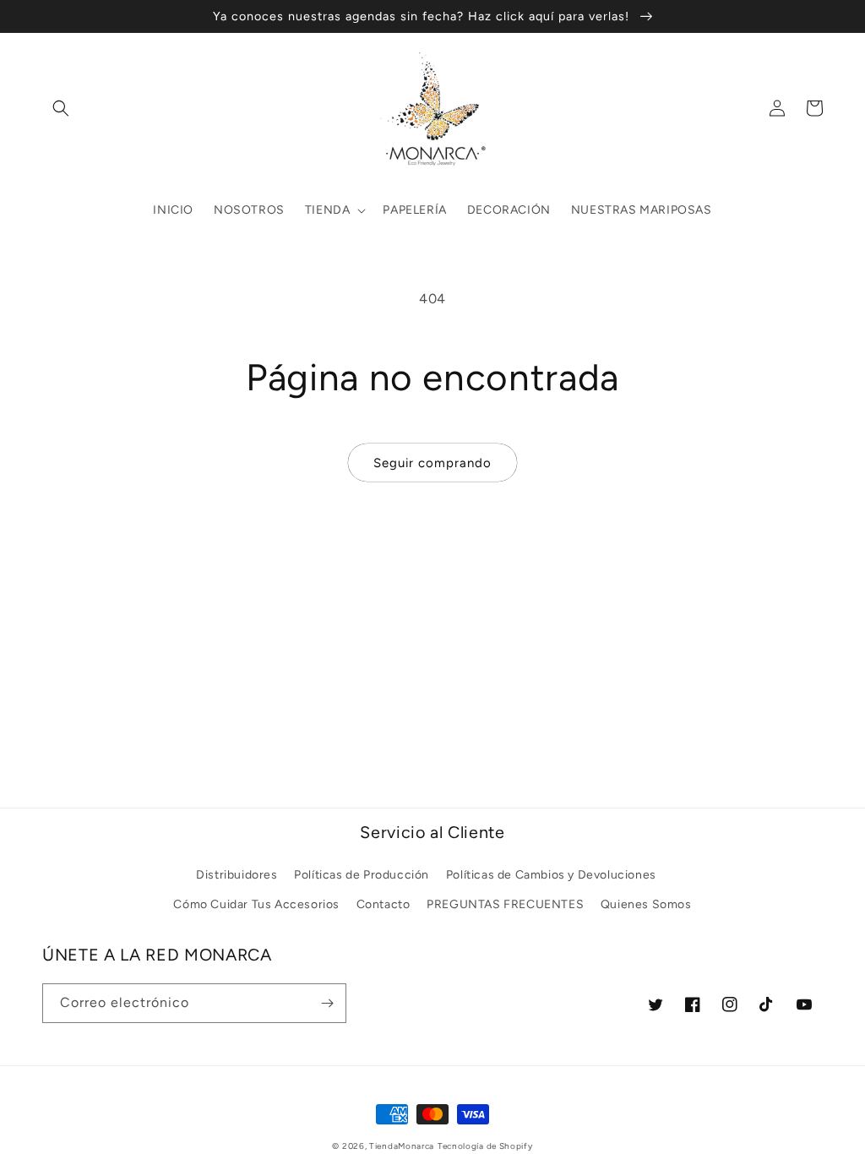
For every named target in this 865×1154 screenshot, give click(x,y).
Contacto (383, 904)
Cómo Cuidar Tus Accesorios (256, 904)
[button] (60, 108)
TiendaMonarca (401, 1145)
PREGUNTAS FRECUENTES (505, 904)
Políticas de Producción (361, 875)
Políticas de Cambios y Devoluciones (551, 875)
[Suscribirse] (326, 1003)
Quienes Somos (646, 904)
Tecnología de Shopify (485, 1145)
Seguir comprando (432, 463)
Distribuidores (236, 875)
